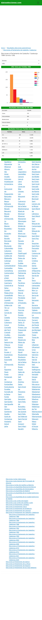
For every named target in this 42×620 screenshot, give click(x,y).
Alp (5, 172)
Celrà (6, 310)
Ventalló (35, 374)
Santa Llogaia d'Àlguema (36, 268)
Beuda (6, 214)
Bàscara (7, 199)
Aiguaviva (8, 164)
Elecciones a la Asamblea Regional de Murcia (21, 487)
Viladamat (36, 392)
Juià (19, 167)
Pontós (20, 315)
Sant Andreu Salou (21, 381)
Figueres (7, 369)
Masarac (21, 216)
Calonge (7, 261)
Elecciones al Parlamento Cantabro (17, 505)
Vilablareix (36, 389)
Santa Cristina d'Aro (35, 260)
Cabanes (7, 251)
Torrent (35, 320)
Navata (21, 241)
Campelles (8, 268)
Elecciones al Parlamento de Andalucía (19, 508)
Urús (34, 350)
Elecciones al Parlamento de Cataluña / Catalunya (19, 50)
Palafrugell (22, 253)
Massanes (22, 219)
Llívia (20, 184)
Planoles (21, 308)
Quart (20, 332)
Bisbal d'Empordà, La (9, 218)
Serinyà (35, 293)
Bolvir (6, 236)
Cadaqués (8, 253)
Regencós (22, 340)
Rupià (20, 369)
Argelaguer (8, 181)
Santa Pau (36, 273)
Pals (19, 280)
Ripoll (20, 352)
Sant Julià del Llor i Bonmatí (35, 196)
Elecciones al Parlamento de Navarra (18, 566)
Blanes (7, 226)
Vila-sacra (35, 384)
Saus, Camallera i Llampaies (36, 282)
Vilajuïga (35, 404)
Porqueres (22, 317)
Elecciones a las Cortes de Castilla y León (19, 503)
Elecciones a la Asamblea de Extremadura (20, 489)
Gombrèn (8, 411)
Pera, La (21, 295)
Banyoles (7, 196)
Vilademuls (36, 397)
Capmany (8, 283)
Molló (20, 231)
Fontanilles (8, 384)
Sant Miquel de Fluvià (36, 231)
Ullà (33, 342)
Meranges (22, 221)
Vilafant (35, 402)
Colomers (8, 322)
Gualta (6, 414)
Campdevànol (9, 265)
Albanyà (7, 167)
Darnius (7, 347)
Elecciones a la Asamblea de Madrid (18, 491)
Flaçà (6, 372)
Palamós (21, 256)
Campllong (8, 270)
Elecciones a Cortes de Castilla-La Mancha (20, 485)
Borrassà (7, 241)
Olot (19, 246)
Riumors (21, 364)
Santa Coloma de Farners (36, 253)
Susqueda (36, 308)
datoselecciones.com (11, 2)
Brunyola (7, 246)
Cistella (7, 317)
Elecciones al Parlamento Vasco (16, 507)
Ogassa (21, 243)
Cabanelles (8, 248)
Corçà (6, 325)
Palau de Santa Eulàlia (21, 260)
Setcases (35, 300)
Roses (20, 367)
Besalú (7, 209)
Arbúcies (7, 179)
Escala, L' (7, 352)
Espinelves (8, 355)
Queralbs (21, 335)
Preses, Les (22, 327)
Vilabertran (36, 387)
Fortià (6, 397)
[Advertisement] (21, 26)
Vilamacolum (37, 411)
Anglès (7, 176)
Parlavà (21, 285)
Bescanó (7, 211)
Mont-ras (21, 233)
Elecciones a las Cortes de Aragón (17, 501)
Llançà (20, 179)
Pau (19, 288)
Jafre (6, 426)
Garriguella (8, 404)
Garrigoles (8, 402)
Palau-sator (22, 265)
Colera (6, 320)
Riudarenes (22, 355)
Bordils (7, 238)
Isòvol (6, 424)
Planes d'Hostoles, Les (22, 302)
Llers (20, 181)
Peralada (21, 298)
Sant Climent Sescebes (21, 396)
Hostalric (7, 421)
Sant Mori (35, 236)
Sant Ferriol (22, 419)
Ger (5, 406)
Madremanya (23, 209)
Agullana (7, 162)
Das (5, 350)
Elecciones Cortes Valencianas (16, 479)
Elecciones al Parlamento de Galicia (17, 562)
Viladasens (36, 394)
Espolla (7, 357)
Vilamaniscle (37, 416)
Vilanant (35, 419)
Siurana (35, 305)
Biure (6, 223)
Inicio (3, 48)
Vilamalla (35, 414)
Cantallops (8, 280)
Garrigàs (7, 399)
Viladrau (35, 399)
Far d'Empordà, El (9, 364)
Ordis (20, 248)
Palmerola (22, 273)
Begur (6, 201)
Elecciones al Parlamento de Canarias (18, 510)
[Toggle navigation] (38, 3)
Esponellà (8, 359)
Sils (33, 303)
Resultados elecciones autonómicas (19, 48)
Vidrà (34, 379)
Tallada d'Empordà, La (36, 312)
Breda (6, 243)
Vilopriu (35, 429)
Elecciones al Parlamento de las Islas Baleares (21, 568)
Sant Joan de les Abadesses (36, 169)
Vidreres (35, 382)
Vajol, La (35, 352)
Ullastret (35, 345)
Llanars (21, 176)
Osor (20, 251)
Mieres (20, 223)
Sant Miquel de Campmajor (36, 223)
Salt (19, 377)
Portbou (21, 325)
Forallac (7, 389)
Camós (7, 263)
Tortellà (35, 332)
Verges (34, 377)
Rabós (20, 337)
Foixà (6, 374)
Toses (34, 335)
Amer (6, 174)
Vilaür (34, 421)
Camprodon (9, 273)
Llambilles (22, 174)
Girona (7, 409)
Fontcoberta (9, 387)
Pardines (21, 283)
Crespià (7, 332)
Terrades (35, 317)
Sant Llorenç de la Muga (36, 203)
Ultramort (36, 347)
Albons (7, 169)
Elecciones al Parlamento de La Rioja (18, 564)
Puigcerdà (22, 330)
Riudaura (21, 357)
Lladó (20, 169)
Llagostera (22, 172)
